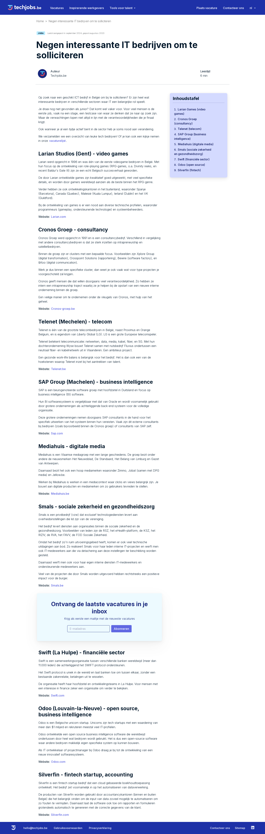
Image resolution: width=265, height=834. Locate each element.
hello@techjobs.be (35, 827)
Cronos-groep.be (63, 308)
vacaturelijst (57, 141)
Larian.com (58, 216)
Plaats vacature (206, 8)
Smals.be (57, 585)
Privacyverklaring (100, 827)
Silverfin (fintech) (189, 170)
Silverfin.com (60, 815)
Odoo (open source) (191, 165)
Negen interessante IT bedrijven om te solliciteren (79, 21)
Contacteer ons (233, 8)
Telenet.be (58, 369)
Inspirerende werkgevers (86, 8)
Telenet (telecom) (189, 129)
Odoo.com (58, 761)
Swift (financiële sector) (193, 159)
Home (40, 21)
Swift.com (57, 695)
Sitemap (240, 827)
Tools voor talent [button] (121, 8)
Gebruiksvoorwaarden (68, 827)
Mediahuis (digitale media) (195, 144)
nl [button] (251, 8)
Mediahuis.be (60, 493)
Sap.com (57, 433)
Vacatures (57, 8)
